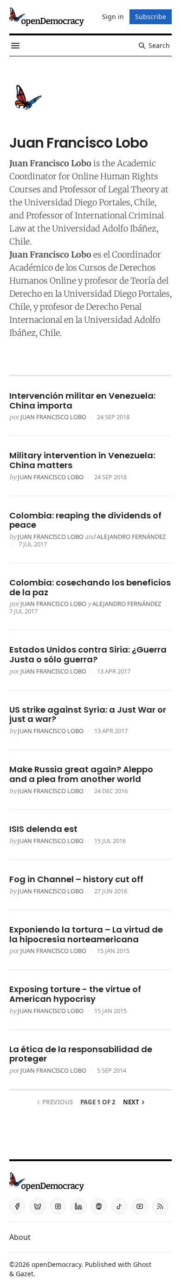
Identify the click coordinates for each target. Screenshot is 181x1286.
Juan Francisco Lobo (53, 417)
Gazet (24, 1273)
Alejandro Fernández (131, 536)
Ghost (142, 1264)
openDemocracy (56, 1264)
